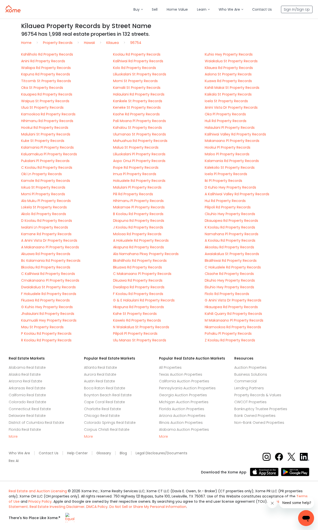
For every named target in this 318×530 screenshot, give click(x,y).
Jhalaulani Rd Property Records (47, 313)
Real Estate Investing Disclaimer (57, 506)
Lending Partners (249, 388)
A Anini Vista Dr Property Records (49, 240)
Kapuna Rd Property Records (45, 74)
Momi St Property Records (135, 80)
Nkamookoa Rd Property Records (233, 327)
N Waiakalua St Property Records (141, 327)
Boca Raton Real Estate (104, 388)
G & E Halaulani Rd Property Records (144, 300)
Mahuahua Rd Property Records (140, 140)
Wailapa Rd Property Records (46, 67)
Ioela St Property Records (226, 101)
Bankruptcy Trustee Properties (260, 408)
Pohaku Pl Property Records (228, 333)
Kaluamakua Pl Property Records (49, 154)
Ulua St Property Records (42, 107)
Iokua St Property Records (43, 187)
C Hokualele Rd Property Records (233, 267)
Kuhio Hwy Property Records (229, 54)
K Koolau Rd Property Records (230, 227)
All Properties (170, 367)
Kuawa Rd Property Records (228, 80)
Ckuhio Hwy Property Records (230, 213)
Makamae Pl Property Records (139, 207)
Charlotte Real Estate (102, 408)
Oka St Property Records (42, 87)
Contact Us (48, 453)
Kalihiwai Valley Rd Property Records (235, 134)
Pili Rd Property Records (133, 194)
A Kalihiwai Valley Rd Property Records (237, 194)
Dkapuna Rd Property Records (138, 220)
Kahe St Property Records (135, 313)
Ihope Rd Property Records (136, 167)
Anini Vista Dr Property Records (231, 107)
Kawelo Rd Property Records (137, 320)
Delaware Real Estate (27, 415)
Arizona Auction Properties (182, 415)
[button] (138, 9)
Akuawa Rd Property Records (45, 253)
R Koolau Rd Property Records (46, 340)
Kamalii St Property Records (136, 87)
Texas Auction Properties (180, 374)
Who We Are (19, 453)
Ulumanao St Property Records (139, 134)
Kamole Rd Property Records (45, 180)
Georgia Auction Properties (183, 395)
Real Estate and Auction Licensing (38, 491)
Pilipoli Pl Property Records (135, 333)
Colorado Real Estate (27, 401)
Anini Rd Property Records (43, 61)
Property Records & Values (257, 395)
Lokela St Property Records (44, 207)
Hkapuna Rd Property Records (138, 306)
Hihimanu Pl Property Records (138, 200)
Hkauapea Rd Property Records (231, 306)
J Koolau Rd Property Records (138, 227)
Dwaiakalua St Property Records (48, 287)
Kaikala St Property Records (228, 94)
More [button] (13, 436)
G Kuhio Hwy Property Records (47, 306)
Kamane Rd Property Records (46, 234)
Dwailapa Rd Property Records (138, 287)
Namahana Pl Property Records (231, 234)
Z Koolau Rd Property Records (230, 340)
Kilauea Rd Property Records (229, 67)
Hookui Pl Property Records (227, 147)
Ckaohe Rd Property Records (229, 273)
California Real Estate (27, 395)
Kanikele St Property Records (137, 101)
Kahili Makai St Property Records (232, 87)
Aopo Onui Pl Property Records (139, 160)
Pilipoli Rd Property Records (228, 207)
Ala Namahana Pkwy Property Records (146, 253)
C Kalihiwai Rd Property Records (48, 273)
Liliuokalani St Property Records (139, 74)
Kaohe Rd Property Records (136, 114)
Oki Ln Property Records (41, 173)
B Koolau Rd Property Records (138, 213)
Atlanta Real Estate (100, 367)
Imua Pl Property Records (134, 173)
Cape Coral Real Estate (104, 401)
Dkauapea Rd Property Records (231, 220)
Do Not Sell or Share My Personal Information (147, 506)
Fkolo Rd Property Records (227, 293)
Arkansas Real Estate (27, 388)
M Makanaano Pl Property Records (234, 320)
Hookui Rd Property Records (44, 127)
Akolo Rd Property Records (43, 213)
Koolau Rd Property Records (136, 54)
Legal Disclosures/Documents (161, 453)
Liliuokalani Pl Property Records (139, 154)
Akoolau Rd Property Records (229, 247)
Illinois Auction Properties (181, 422)
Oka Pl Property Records (225, 114)
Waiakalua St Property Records (231, 61)
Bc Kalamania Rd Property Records (50, 260)
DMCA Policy (97, 506)
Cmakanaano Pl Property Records (50, 280)
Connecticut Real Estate (30, 408)
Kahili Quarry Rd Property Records (233, 313)
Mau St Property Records (42, 327)
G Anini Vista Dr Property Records (233, 300)
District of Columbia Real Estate (36, 422)
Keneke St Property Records (137, 107)
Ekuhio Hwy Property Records (229, 287)
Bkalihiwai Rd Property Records (231, 260)
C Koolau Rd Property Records (46, 167)
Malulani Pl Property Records (137, 187)
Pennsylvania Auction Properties (187, 388)
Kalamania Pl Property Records (47, 147)
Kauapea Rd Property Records (46, 94)
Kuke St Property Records (42, 140)
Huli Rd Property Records (225, 120)
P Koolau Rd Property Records (46, 333)
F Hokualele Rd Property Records (48, 293)
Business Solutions (250, 374)
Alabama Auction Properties (184, 429)
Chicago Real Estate (102, 415)
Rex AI (14, 461)
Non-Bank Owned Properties (259, 422)
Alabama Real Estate (27, 367)
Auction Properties (250, 367)
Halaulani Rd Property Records (138, 94)
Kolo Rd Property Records (134, 67)
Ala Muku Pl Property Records (46, 200)
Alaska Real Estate (25, 374)
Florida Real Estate (25, 429)
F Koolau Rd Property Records (138, 293)
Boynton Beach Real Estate (108, 395)
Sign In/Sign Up (297, 9)
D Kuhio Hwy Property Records (230, 187)
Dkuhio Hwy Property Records (230, 280)
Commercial (245, 381)
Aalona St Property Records (228, 74)
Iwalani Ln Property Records (44, 227)
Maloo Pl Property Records (227, 154)
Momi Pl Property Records (43, 194)
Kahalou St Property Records (137, 127)
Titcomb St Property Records (46, 80)
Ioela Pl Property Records (226, 173)
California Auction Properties (184, 381)
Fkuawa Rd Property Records (45, 300)
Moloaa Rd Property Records (137, 234)
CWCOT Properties (250, 401)
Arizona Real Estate (25, 381)
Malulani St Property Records (45, 134)
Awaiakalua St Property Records (232, 253)
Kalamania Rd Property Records (232, 160)
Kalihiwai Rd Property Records (138, 61)
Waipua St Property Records (45, 101)
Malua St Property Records (136, 147)
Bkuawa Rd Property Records (137, 267)
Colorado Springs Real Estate (110, 422)
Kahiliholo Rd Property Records (47, 54)
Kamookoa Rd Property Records (48, 114)
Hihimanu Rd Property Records (47, 120)
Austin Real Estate (99, 381)
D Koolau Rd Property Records (46, 220)
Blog (123, 453)
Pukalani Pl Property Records (45, 160)
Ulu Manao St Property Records (139, 340)
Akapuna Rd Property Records (138, 247)
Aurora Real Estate (100, 374)
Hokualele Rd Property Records (139, 180)
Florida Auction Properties (181, 408)
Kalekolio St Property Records (230, 167)
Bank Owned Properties (255, 415)
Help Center (77, 453)
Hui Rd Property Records (225, 200)
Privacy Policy (40, 501)
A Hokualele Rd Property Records (141, 240)
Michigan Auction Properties (183, 401)
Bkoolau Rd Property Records (45, 267)
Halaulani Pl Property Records (230, 127)
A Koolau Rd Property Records (230, 240)
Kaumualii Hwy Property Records (49, 320)
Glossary (103, 453)
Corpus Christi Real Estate (106, 429)
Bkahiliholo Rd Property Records (140, 260)
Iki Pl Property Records (223, 180)
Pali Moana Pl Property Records (139, 120)
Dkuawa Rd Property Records (137, 280)
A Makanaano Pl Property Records (50, 247)
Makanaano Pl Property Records (232, 140)
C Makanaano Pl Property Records (142, 273)
